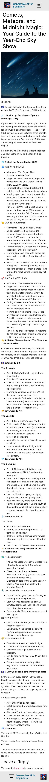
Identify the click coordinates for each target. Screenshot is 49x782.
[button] (39, 5)
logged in (19, 768)
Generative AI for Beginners (23, 5)
